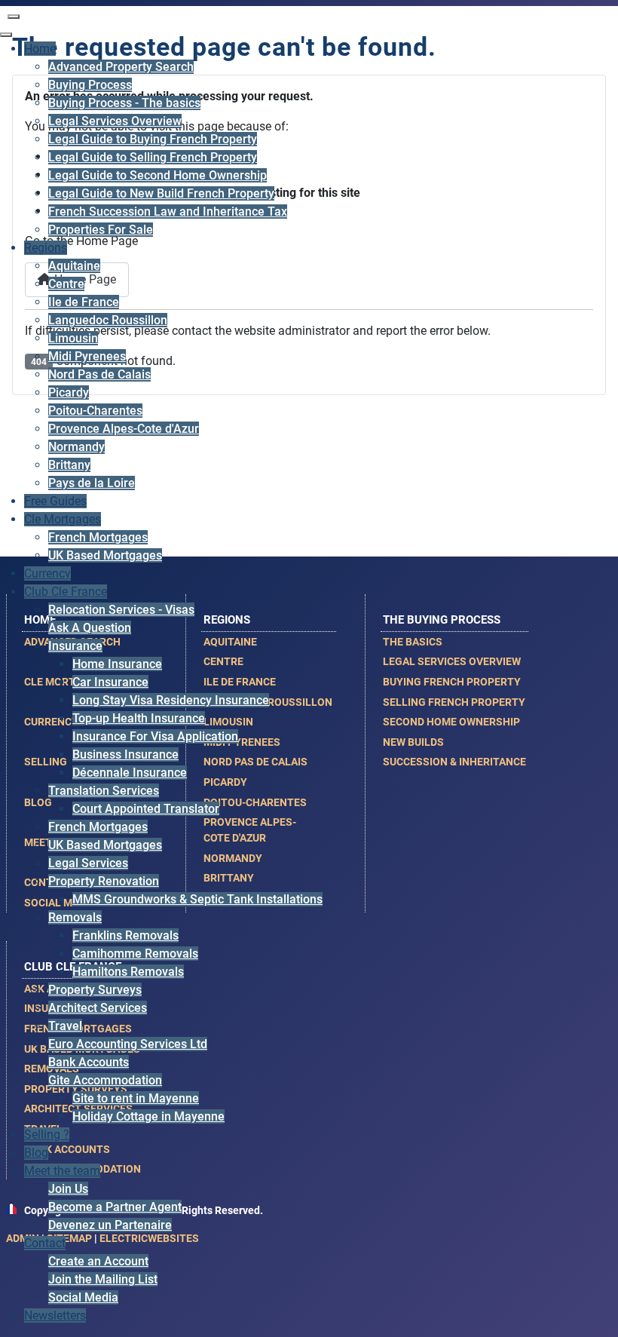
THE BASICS (412, 642)
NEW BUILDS (413, 742)
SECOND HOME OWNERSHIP (451, 722)
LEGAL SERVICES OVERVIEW (452, 661)
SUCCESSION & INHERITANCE (454, 762)
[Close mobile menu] (6, 34)
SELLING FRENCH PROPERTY (454, 702)
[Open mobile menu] (14, 16)
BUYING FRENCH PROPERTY (452, 682)
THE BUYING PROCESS (441, 620)
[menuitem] (40, 48)
